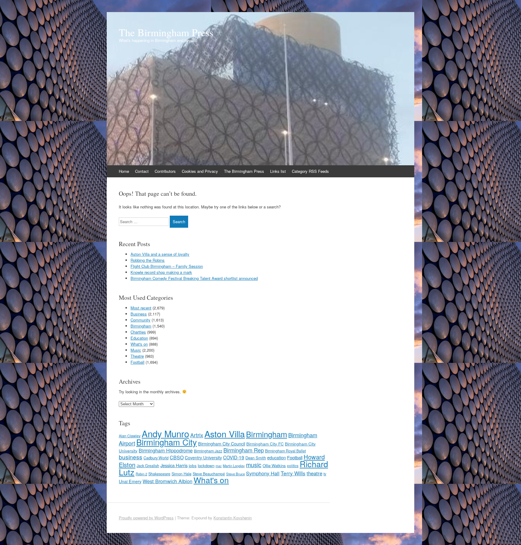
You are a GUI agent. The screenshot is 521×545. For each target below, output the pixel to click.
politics (292, 465)
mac (219, 466)
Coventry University (203, 458)
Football (137, 362)
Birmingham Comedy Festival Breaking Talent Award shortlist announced (194, 278)
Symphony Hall (262, 473)
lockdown (206, 465)
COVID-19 (233, 457)
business (130, 457)
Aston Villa (224, 433)
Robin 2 (141, 473)
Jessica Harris (174, 465)
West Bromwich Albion (167, 481)
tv (325, 473)
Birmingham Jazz (208, 450)
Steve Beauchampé (209, 474)
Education (139, 338)
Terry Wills (293, 473)
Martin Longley (234, 465)
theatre (314, 473)
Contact (142, 171)
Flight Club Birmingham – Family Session (167, 266)
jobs (193, 465)
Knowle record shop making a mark (161, 272)
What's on (139, 344)
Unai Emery (130, 481)
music (253, 464)
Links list (278, 171)
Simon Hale (181, 474)
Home (124, 171)
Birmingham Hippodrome (166, 450)
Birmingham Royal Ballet (285, 451)
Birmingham (141, 326)
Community (140, 320)
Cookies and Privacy (200, 171)
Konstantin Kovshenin (232, 518)
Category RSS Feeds (310, 171)
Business (139, 314)
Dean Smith (255, 458)
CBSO (177, 457)
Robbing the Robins (148, 260)
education (276, 457)
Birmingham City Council (221, 444)
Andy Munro (165, 433)
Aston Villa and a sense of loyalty (160, 254)
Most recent (141, 308)
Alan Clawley (130, 435)
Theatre (137, 356)
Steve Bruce (235, 473)
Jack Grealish (148, 465)
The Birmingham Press (166, 32)
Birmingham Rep (243, 450)
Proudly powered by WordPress (146, 518)
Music (136, 350)
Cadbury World (156, 458)
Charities (138, 332)
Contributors (165, 171)
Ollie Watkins (274, 465)
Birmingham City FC (265, 444)
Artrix (196, 435)
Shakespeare (159, 474)
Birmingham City (166, 442)
